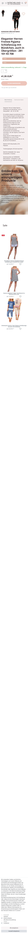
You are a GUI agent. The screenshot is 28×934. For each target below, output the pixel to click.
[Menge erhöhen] (6, 70)
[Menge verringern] (6, 72)
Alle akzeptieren (14, 928)
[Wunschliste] (6, 3)
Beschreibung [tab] (8, 99)
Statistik (6, 916)
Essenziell (6, 915)
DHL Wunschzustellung (10, 920)
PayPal (5, 921)
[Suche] (22, 3)
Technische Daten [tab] (18, 99)
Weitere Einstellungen (7, 924)
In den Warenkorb (14, 83)
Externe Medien (8, 918)
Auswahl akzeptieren (14, 931)
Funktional (6, 923)
